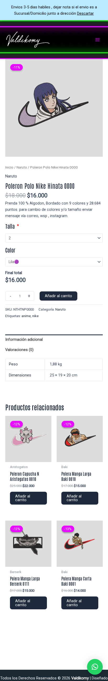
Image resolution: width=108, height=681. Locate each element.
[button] (95, 667)
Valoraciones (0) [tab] (19, 349)
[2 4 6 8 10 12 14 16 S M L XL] (54, 238)
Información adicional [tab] (24, 339)
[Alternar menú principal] (97, 39)
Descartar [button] (85, 13)
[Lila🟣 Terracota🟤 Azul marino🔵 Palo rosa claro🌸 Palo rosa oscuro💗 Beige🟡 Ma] (54, 261)
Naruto (22, 167)
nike (35, 316)
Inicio (9, 167)
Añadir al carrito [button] (22, 498)
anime (26, 316)
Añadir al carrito (58, 296)
